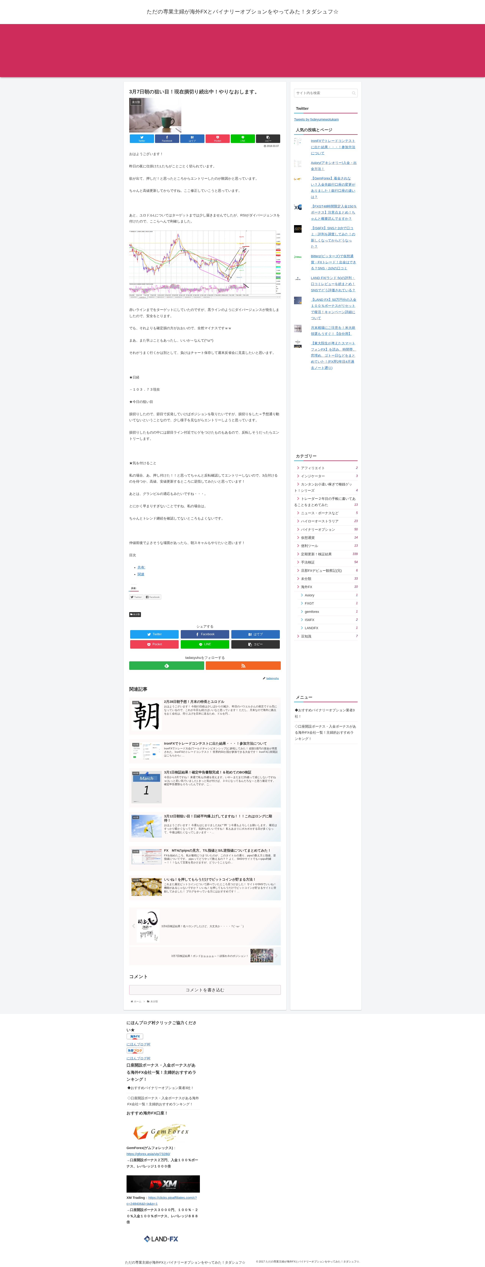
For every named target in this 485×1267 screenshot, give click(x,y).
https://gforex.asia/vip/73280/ (148, 1154)
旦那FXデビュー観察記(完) (329, 571)
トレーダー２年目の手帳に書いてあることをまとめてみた (326, 502)
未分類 (136, 614)
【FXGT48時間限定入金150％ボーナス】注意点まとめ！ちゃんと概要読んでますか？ (334, 212)
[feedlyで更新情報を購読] (166, 665)
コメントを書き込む (205, 990)
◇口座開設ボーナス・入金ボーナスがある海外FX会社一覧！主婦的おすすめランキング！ (325, 732)
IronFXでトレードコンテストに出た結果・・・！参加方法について (333, 147)
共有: (141, 567)
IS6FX (331, 620)
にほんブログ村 (138, 1044)
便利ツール (329, 546)
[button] (353, 93)
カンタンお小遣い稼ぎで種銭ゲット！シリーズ (326, 487)
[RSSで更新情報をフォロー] (243, 665)
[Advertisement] (242, 50)
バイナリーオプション (329, 529)
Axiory (331, 595)
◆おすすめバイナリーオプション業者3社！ (325, 713)
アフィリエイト (329, 468)
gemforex (331, 612)
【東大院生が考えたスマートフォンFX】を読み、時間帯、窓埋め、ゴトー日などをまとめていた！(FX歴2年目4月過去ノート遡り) (333, 355)
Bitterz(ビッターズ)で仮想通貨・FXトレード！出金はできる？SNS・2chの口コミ (333, 262)
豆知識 (329, 636)
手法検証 (329, 562)
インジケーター (329, 476)
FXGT (331, 603)
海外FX (329, 587)
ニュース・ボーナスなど (329, 513)
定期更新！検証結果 (329, 554)
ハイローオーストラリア (329, 521)
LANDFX (331, 628)
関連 (141, 574)
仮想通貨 (329, 538)
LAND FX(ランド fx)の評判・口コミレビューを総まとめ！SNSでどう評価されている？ (333, 284)
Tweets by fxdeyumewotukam (316, 119)
